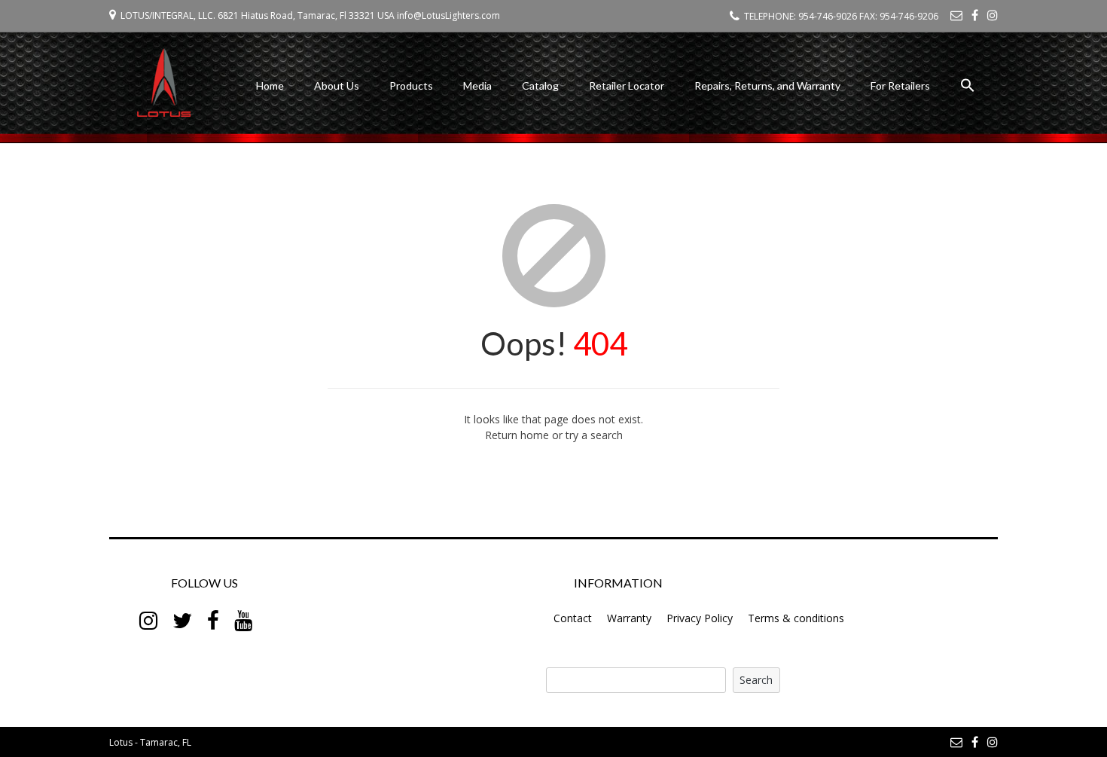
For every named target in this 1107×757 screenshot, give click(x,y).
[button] (967, 87)
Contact (573, 618)
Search (756, 680)
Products (411, 85)
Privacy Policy (699, 618)
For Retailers (900, 85)
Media (477, 85)
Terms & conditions (796, 618)
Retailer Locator (626, 85)
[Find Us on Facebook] (974, 15)
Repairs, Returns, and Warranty (767, 85)
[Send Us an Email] (956, 15)
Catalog (540, 85)
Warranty (629, 618)
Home (270, 85)
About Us (336, 85)
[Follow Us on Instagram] (992, 15)
